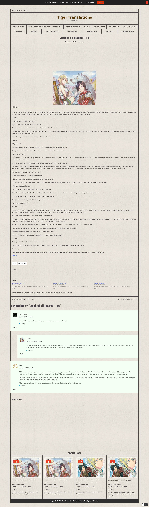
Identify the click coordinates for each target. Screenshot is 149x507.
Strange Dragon (114, 26)
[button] (145, 504)
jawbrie (82, 42)
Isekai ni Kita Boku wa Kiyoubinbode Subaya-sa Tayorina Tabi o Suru (39, 293)
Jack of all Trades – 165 (53, 487)
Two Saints (18, 31)
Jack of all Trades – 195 (21, 487)
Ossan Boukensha (91, 31)
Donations (109, 31)
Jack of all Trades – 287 (85, 487)
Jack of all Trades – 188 (59, 283)
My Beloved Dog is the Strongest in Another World (45, 26)
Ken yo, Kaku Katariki (129, 26)
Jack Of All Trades (19, 26)
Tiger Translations (74, 17)
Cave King (34, 31)
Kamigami (87, 26)
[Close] (147, 2)
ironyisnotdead (23, 314)
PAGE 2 (14, 256)
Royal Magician (72, 31)
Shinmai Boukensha (128, 31)
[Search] (137, 10)
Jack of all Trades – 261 (117, 487)
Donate (101, 2)
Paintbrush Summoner (73, 26)
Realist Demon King (52, 31)
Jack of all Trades (66, 293)
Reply (14, 327)
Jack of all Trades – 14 (100, 283)
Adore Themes (93, 501)
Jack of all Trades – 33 (18, 283)
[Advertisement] (74, 58)
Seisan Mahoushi (99, 26)
